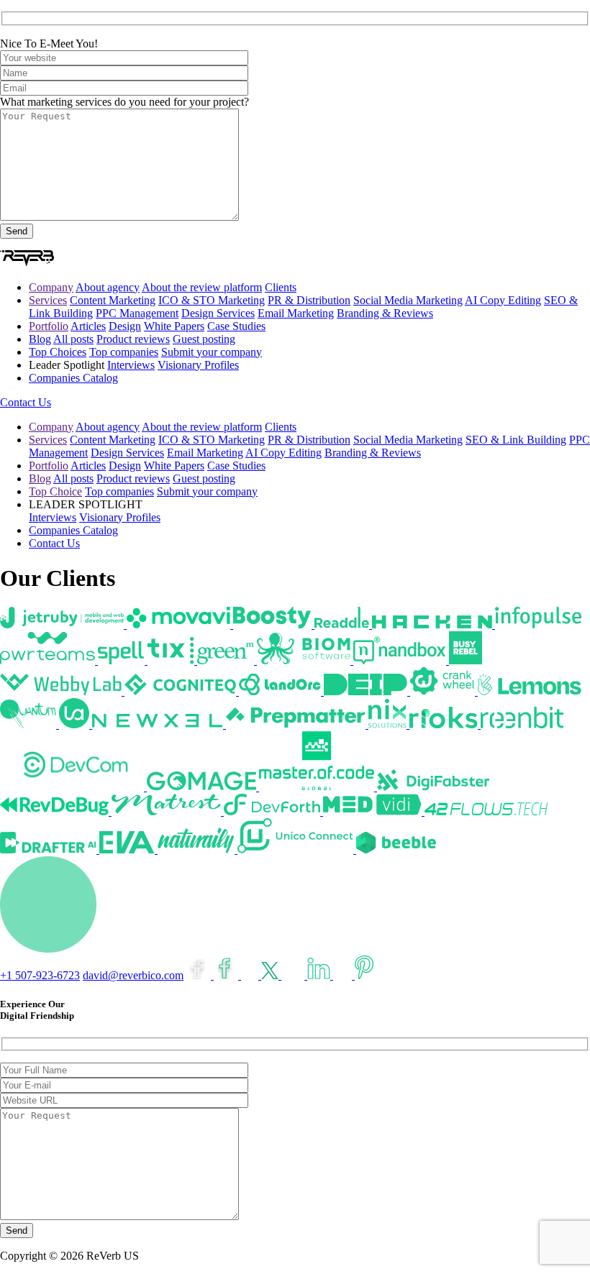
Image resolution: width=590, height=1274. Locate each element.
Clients (280, 287)
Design (125, 326)
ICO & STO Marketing (211, 300)
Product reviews (133, 339)
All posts (73, 339)
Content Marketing (112, 300)
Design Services (218, 313)
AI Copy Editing (503, 300)
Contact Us (25, 402)
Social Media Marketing (408, 300)
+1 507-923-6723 (40, 975)
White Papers (174, 326)
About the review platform (202, 287)
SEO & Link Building (516, 440)
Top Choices (57, 352)
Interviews (131, 365)
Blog (40, 339)
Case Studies (236, 326)
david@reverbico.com (133, 975)
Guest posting (204, 339)
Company (51, 287)
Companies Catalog (73, 378)
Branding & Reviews (385, 313)
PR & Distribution (309, 300)
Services (48, 300)
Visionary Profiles (198, 365)
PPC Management (137, 313)
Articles (88, 326)
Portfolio (48, 326)
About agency (108, 287)
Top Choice (55, 491)
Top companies (123, 352)
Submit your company (211, 352)
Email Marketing (296, 313)
